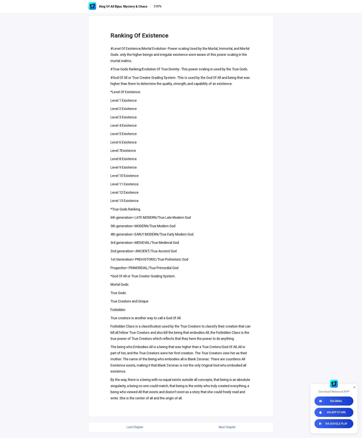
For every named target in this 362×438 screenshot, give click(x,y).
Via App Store (336, 412)
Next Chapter (227, 427)
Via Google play (336, 423)
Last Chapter (135, 427)
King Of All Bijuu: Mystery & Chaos (123, 6)
